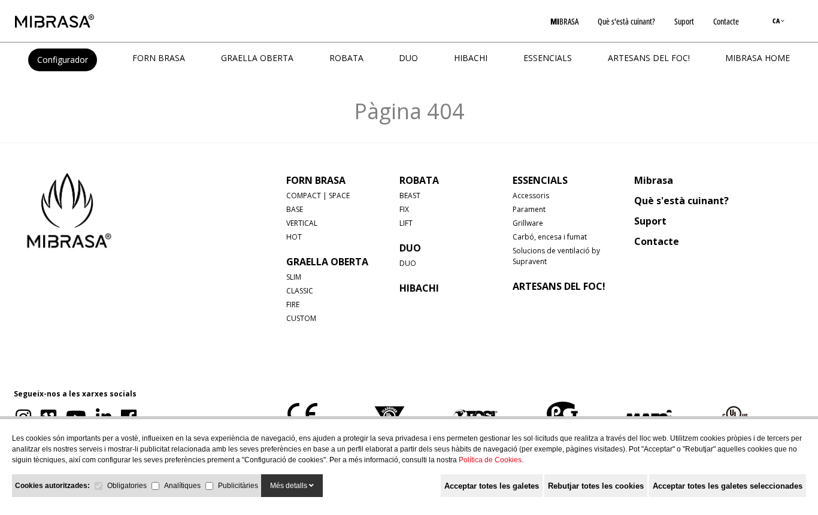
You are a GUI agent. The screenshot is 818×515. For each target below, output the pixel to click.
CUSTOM (301, 318)
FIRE (292, 304)
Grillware (528, 223)
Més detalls (289, 485)
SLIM (293, 277)
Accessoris (531, 195)
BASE (294, 209)
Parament (529, 209)
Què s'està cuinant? (626, 21)
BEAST (409, 195)
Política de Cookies (490, 460)
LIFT (406, 223)
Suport (684, 21)
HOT (294, 237)
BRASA (564, 21)
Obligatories (127, 485)
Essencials (547, 57)
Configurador (62, 59)
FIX (404, 209)
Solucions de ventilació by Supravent (556, 256)
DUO (408, 57)
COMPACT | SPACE (318, 195)
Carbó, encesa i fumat (550, 237)
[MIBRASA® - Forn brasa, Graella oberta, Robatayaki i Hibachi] (54, 21)
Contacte (726, 21)
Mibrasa (653, 180)
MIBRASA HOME (757, 57)
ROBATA (346, 57)
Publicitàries (238, 485)
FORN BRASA (158, 57)
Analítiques (182, 485)
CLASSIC (299, 291)
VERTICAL (301, 223)
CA (776, 20)
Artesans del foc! (649, 57)
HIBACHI (470, 57)
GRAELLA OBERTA (257, 57)
